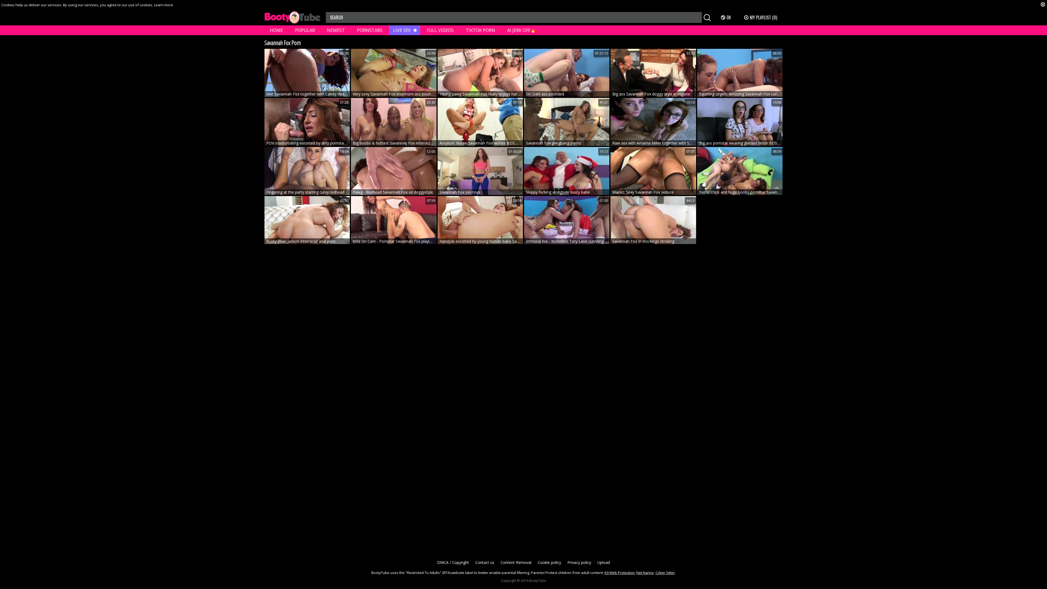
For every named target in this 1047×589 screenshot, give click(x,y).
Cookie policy (549, 562)
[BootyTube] (292, 17)
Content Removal (516, 562)
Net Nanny (645, 572)
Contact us (484, 562)
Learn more (163, 4)
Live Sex (402, 30)
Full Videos (440, 30)
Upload (603, 562)
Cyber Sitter (665, 572)
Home (276, 30)
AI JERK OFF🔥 (521, 30)
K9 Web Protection (619, 572)
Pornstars (370, 30)
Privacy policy (579, 562)
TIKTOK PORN (480, 30)
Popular (305, 30)
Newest (336, 30)
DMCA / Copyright (453, 562)
